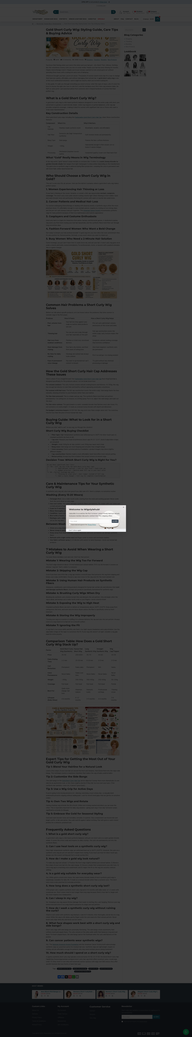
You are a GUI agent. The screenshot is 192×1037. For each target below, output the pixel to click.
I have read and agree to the (83, 525)
